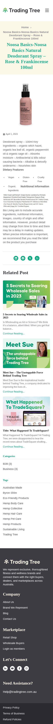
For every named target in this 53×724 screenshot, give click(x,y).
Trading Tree (10, 534)
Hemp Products (12, 524)
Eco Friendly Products (16, 498)
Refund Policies (12, 719)
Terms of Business (14, 713)
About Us (8, 602)
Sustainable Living (13, 529)
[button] (47, 10)
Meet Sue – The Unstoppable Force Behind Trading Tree (23, 374)
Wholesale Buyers (13, 643)
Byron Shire (10, 492)
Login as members (14, 648)
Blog (5, 613)
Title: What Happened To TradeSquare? (26, 430)
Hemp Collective (12, 508)
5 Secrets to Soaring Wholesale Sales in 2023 (25, 316)
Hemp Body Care (13, 503)
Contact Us (9, 618)
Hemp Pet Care (12, 518)
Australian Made (12, 487)
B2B (7, 463)
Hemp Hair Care (12, 513)
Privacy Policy (11, 707)
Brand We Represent (15, 607)
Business (10, 469)
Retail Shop (10, 637)
